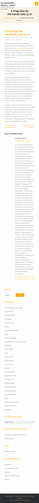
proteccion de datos (10, 406)
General (6, 327)
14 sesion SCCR (8, 311)
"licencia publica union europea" (13, 308)
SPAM (6, 353)
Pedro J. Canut (29, 37)
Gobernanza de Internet (11, 330)
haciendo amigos (9, 383)
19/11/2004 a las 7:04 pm (22, 141)
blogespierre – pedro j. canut (8, 4)
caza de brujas (8, 364)
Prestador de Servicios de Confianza (14, 342)
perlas (6, 398)
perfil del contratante (10, 394)
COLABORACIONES (9, 315)
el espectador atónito (10, 376)
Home (7, 18)
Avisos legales (9, 496)
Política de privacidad (20, 496)
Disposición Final (9, 323)
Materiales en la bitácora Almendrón (14, 435)
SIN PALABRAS (8, 349)
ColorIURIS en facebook (11, 468)
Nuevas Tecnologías (10, 338)
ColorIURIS (7, 464)
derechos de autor (9, 372)
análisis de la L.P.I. (9, 438)
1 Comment (17, 39)
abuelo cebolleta (9, 360)
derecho (14, 18)
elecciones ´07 (8, 379)
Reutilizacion (8, 345)
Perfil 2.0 (7, 479)
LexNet (6, 334)
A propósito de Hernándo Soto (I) (9, 126)
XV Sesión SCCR (8, 357)
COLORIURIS (8, 319)
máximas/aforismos (10, 387)
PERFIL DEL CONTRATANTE (12, 476)
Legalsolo (7, 472)
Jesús (24, 48)
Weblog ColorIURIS (9, 451)
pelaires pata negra (10, 391)
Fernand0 (19, 48)
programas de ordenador (11, 402)
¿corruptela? (8, 409)
